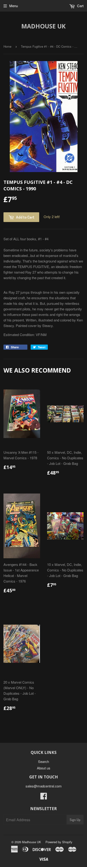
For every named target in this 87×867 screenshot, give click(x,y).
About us (43, 767)
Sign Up (75, 820)
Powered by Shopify (58, 842)
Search (43, 761)
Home (7, 46)
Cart (80, 5)
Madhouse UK (43, 26)
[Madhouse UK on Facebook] (43, 797)
